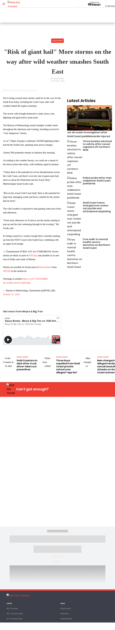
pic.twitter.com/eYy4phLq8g (16, 282)
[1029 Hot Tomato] (17, 4)
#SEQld (33, 255)
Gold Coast (65, 608)
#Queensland (45, 267)
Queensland (66, 618)
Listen (9, 603)
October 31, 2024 (11, 294)
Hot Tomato (12, 608)
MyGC (62, 603)
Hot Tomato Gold (15, 613)
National (64, 613)
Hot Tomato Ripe (14, 618)
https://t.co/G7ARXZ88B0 (35, 279)
